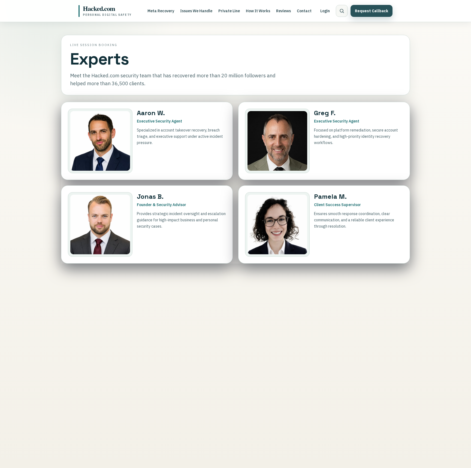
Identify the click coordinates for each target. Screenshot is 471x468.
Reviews (283, 10)
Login (325, 10)
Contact (304, 10)
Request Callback (371, 10)
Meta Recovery (160, 10)
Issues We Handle (196, 10)
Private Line (229, 10)
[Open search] (342, 11)
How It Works (258, 10)
